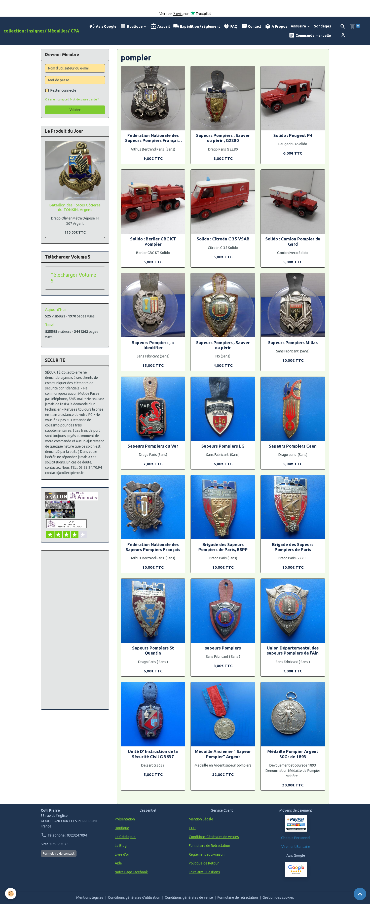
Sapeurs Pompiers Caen (293, 446)
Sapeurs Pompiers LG (222, 446)
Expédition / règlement (199, 26)
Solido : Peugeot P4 (292, 135)
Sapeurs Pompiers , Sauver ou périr (223, 345)
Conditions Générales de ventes (214, 837)
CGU (192, 828)
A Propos (279, 26)
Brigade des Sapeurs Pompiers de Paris (292, 547)
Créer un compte (56, 99)
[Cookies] (10, 893)
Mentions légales (89, 897)
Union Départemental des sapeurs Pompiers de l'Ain (293, 650)
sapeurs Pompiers (223, 647)
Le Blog (121, 846)
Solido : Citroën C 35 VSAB (223, 238)
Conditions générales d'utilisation (134, 897)
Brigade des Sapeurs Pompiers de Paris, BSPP (223, 547)
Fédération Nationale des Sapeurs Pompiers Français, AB (153, 138)
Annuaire (299, 26)
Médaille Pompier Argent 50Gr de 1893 (292, 754)
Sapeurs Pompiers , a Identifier (153, 345)
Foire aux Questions (204, 872)
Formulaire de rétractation (237, 897)
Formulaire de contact (59, 853)
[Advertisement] (75, 629)
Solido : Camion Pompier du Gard (292, 241)
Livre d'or (122, 854)
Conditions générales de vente (189, 897)
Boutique (134, 26)
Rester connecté (63, 90)
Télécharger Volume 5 (73, 278)
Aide (118, 863)
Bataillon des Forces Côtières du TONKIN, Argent (74, 207)
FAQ (234, 26)
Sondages (322, 26)
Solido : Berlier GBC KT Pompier (153, 241)
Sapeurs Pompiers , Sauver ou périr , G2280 (223, 138)
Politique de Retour (204, 863)
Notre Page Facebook (131, 872)
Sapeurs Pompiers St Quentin (153, 650)
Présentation (125, 819)
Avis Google (106, 26)
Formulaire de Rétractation (209, 846)
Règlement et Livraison (207, 854)
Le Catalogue (125, 837)
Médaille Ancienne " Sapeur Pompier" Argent (223, 754)
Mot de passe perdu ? (84, 99)
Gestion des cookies (278, 897)
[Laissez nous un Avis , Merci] (296, 869)
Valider (75, 110)
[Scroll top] (360, 894)
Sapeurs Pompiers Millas (293, 342)
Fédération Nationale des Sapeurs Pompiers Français (153, 547)
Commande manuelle (313, 35)
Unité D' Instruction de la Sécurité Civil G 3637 (153, 754)
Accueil (163, 26)
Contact (254, 26)
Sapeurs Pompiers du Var (153, 446)
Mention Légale (201, 819)
